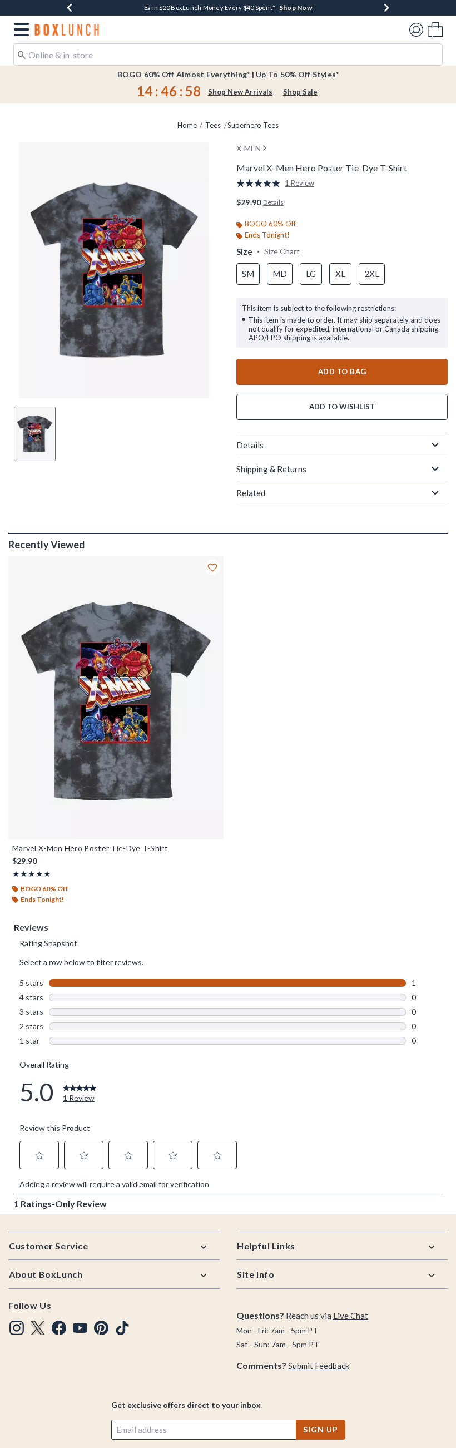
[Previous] (69, 7)
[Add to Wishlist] (212, 567)
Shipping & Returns (271, 469)
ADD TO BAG (342, 371)
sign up (320, 1429)
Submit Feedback (318, 1366)
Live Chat (350, 1316)
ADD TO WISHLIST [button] (342, 406)
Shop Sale (300, 91)
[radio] (248, 274)
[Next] (386, 7)
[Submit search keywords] (21, 54)
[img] (16, 1327)
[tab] (34, 434)
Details (250, 445)
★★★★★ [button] (31, 873)
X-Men (248, 148)
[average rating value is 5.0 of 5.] (260, 183)
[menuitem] (435, 29)
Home (187, 125)
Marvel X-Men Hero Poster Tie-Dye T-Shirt (90, 848)
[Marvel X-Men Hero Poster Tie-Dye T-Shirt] (116, 697)
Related (250, 493)
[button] (19, 29)
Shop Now (261, 7)
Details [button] (273, 202)
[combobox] (228, 54)
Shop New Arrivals (240, 91)
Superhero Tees (253, 125)
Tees (213, 125)
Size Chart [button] (282, 251)
